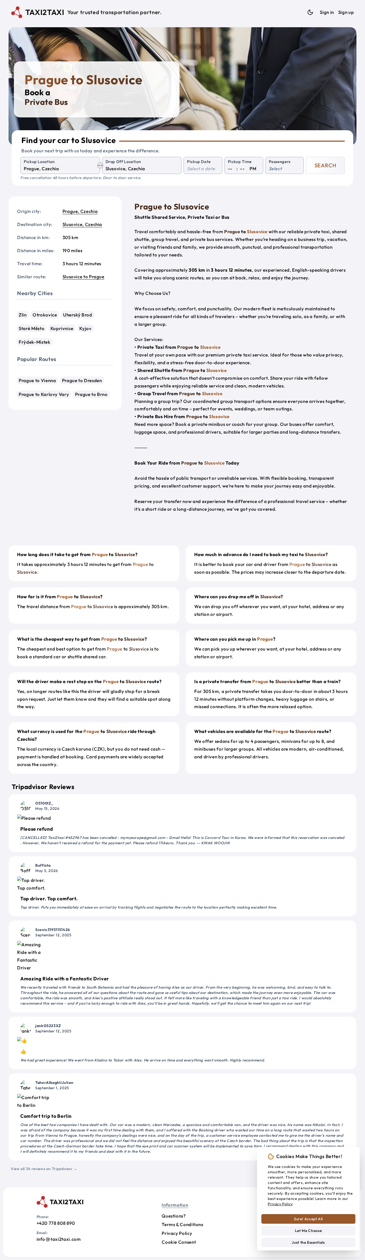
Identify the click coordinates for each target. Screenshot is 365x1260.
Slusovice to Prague (83, 276)
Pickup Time (240, 161)
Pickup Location (39, 161)
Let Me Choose (308, 1230)
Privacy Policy (177, 1233)
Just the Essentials (308, 1242)
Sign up (346, 12)
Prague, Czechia (80, 211)
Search (325, 165)
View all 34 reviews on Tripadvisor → (44, 1168)
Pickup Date (199, 161)
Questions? (174, 1216)
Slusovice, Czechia (82, 224)
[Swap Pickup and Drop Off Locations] (100, 165)
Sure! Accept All (308, 1219)
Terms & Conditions (182, 1224)
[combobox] (60, 169)
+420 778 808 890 (56, 1223)
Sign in (327, 12)
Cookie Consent (179, 1242)
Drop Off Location (123, 161)
